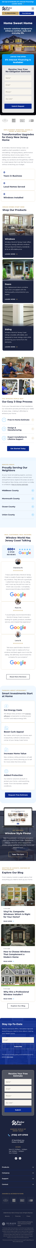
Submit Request (18, 106)
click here (10, 1057)
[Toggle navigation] (33, 8)
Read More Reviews (18, 677)
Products (5, 1167)
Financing (17, 1216)
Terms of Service (16, 1241)
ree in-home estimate (20, 484)
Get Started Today (18, 448)
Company (6, 1173)
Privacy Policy (28, 1240)
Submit (18, 1110)
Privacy (28, 1216)
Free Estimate (26, 13)
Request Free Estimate (18, 795)
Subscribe (18, 1046)
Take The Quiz (18, 854)
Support (5, 1178)
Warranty (7, 1216)
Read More (8, 921)
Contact (5, 1184)
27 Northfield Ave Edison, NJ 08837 (18, 1141)
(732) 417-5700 (19, 1135)
